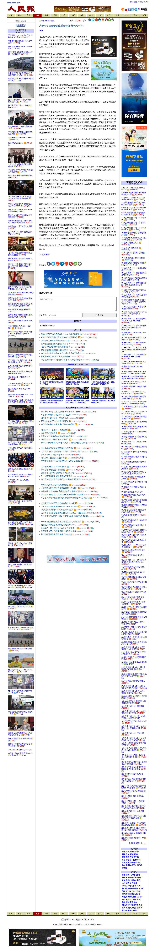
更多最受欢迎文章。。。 (138, 843)
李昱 (123, 860)
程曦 (123, 857)
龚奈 (133, 862)
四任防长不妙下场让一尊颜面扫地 (62, 418)
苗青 (123, 908)
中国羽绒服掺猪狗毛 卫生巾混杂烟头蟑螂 (67, 424)
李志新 (124, 894)
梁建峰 (128, 865)
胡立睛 (124, 889)
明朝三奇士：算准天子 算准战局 (63, 430)
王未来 (130, 889)
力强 (41, 31)
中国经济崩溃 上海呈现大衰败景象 (64, 485)
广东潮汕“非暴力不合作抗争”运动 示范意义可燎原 (70, 461)
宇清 (131, 902)
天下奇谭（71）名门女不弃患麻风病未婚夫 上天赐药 (70, 494)
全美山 (139, 877)
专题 (109, 15)
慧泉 (135, 902)
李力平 (139, 908)
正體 (135, 2)
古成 (127, 875)
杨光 (123, 877)
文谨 (131, 854)
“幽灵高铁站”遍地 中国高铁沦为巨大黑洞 (66, 510)
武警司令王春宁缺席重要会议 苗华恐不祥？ (66, 473)
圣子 (131, 883)
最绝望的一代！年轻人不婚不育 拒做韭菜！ (68, 528)
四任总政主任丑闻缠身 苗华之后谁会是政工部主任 (68, 353)
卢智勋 (124, 897)
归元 (138, 880)
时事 (37, 15)
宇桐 (129, 894)
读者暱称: (43, 315)
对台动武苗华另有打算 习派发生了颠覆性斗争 (69, 337)
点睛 (127, 902)
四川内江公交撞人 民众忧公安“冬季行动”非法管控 (68, 479)
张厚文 (137, 860)
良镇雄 (130, 897)
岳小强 (137, 862)
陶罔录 (124, 905)
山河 (123, 883)
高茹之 (134, 908)
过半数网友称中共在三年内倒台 (63, 467)
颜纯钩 (134, 880)
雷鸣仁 (128, 880)
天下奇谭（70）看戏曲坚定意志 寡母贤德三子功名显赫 (71, 513)
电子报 (146, 2)
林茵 (135, 886)
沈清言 (136, 854)
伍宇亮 (136, 857)
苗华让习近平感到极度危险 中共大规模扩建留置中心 (69, 334)
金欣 (123, 851)
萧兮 (127, 860)
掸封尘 (124, 886)
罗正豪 (128, 877)
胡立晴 (139, 865)
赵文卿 (124, 910)
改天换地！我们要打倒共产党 (62, 458)
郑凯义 (128, 862)
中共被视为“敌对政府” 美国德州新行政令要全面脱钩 (69, 491)
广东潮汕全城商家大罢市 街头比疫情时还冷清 (68, 506)
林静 (123, 865)
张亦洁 (135, 905)
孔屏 (137, 851)
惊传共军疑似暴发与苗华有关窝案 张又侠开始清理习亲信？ (72, 443)
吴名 (123, 862)
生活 (91, 15)
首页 (10, 15)
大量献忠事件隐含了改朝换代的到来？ (65, 525)
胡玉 (123, 891)
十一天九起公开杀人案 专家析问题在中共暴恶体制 (70, 522)
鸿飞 (140, 905)
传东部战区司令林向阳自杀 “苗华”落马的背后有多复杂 (70, 360)
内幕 (28, 15)
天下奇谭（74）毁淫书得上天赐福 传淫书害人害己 (69, 451)
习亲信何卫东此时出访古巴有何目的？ (64, 341)
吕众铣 (137, 894)
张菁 (123, 880)
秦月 (135, 883)
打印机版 (46, 254)
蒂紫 (135, 899)
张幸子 (134, 877)
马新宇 (137, 875)
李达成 (130, 910)
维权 (126, 15)
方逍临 (124, 868)
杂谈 (144, 15)
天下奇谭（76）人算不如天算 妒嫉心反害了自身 (68, 412)
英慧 (123, 902)
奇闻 (64, 15)
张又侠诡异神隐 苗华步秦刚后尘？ (62, 350)
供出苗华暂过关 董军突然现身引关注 (63, 347)
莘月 (133, 894)
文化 (100, 15)
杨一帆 (132, 860)
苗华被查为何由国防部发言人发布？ (63, 344)
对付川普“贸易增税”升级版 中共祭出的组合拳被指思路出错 (72, 516)
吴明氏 (130, 886)
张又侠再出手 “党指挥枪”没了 (60, 455)
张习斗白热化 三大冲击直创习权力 (64, 421)
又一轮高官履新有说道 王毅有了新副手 (64, 476)
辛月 (133, 891)
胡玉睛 (134, 865)
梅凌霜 (128, 851)
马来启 (132, 875)
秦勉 (123, 875)
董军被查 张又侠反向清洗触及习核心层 (64, 436)
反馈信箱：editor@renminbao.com (77, 919)
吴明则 (130, 905)
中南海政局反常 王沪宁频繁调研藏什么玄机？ (68, 488)
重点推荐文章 (20, 30)
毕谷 (123, 899)
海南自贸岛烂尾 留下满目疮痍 (62, 470)
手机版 (140, 2)
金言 (135, 897)
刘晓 (123, 854)
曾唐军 (141, 889)
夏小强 (128, 908)
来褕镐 (135, 889)
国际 (55, 15)
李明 (127, 857)
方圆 (138, 886)
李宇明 (137, 891)
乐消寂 (128, 891)
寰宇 (117, 15)
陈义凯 (139, 897)
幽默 (46, 15)
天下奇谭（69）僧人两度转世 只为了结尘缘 (67, 531)
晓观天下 (129, 899)
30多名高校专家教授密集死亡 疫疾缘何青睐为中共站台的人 (74, 498)
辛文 (127, 854)
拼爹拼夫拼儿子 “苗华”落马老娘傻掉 (63, 356)
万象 (82, 15)
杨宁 (127, 883)
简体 (131, 2)
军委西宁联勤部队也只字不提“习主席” (64, 415)
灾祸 (73, 15)
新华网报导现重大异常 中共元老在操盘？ (65, 534)
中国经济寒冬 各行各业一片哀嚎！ (64, 439)
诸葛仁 (135, 910)
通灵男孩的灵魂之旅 (58, 433)
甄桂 (138, 899)
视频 (135, 15)
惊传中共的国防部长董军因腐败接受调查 (66, 448)
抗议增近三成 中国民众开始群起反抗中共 (67, 503)
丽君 (133, 851)
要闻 (19, 15)
